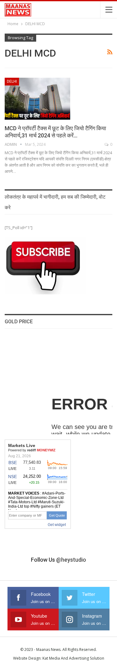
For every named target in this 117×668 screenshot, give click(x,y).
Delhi (12, 81)
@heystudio (71, 559)
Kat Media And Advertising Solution (73, 658)
